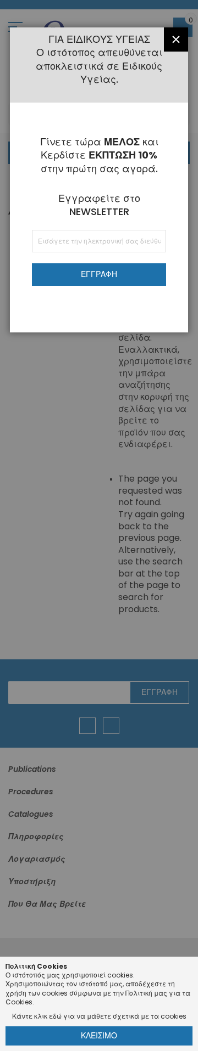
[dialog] (99, 525)
